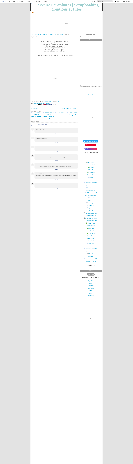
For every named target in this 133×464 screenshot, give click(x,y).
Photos (90, 293)
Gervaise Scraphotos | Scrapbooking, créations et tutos (44, 34)
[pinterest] (95, 1)
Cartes (90, 281)
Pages (90, 290)
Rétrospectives (91, 295)
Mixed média (91, 288)
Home (32, 12)
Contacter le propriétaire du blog (87, 94)
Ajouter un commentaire (42, 124)
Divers (90, 283)
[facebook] (90, 1)
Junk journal (90, 285)
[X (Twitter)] (92, 1)
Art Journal (60, 34)
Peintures (91, 291)
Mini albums (91, 286)
